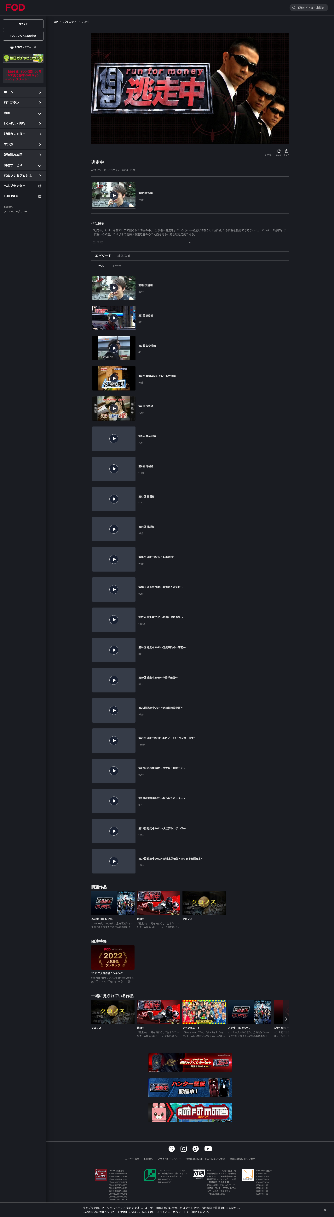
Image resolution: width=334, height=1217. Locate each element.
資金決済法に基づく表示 (242, 1158)
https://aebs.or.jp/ (217, 1194)
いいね (278, 155)
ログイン (23, 24)
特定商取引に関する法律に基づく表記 (205, 1158)
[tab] (104, 256)
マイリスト (269, 155)
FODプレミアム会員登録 (23, 35)
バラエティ (70, 21)
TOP (55, 21)
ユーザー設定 (132, 1158)
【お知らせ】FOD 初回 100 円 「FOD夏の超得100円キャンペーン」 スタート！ (23, 75)
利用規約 (148, 1158)
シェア (286, 155)
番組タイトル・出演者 (310, 7)
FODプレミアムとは (25, 47)
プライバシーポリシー (169, 1158)
